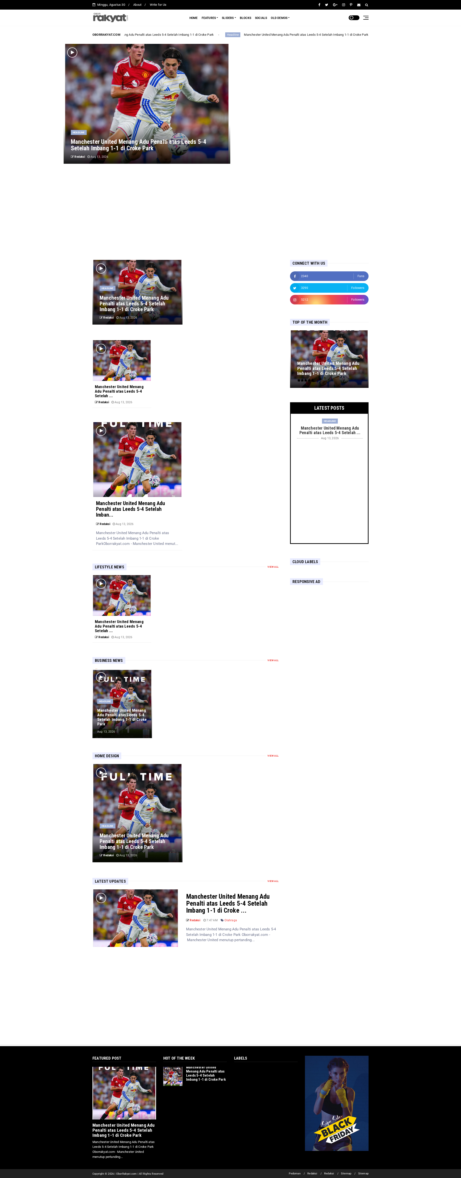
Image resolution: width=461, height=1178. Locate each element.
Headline (226, 34)
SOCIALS (261, 18)
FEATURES (209, 18)
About (137, 4)
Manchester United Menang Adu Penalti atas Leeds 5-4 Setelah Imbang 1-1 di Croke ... (228, 903)
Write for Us (158, 4)
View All (273, 567)
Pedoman (294, 1173)
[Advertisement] (230, 211)
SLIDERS (228, 18)
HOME (193, 18)
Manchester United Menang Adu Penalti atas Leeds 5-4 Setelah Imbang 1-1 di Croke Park (145, 34)
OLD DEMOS (279, 18)
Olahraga (230, 920)
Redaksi (312, 1173)
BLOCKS (245, 18)
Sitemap (346, 1173)
